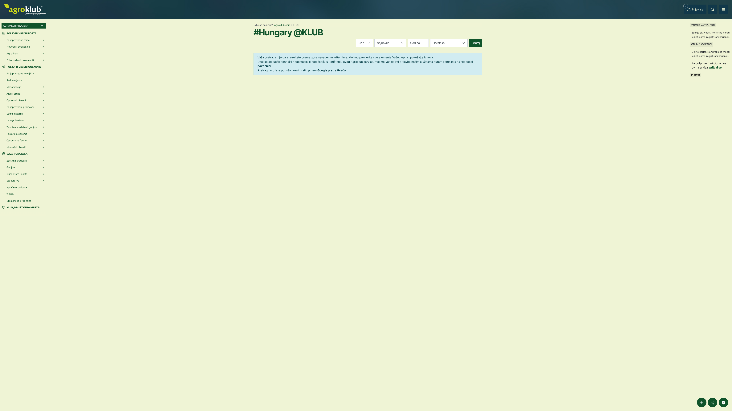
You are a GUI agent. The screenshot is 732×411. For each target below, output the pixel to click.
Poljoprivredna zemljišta (20, 73)
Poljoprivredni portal (22, 33)
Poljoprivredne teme (18, 40)
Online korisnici (701, 44)
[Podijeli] (712, 402)
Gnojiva (10, 167)
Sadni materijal (14, 113)
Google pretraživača (331, 70)
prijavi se (715, 67)
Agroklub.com (282, 25)
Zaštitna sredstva (16, 160)
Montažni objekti (16, 147)
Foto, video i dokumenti (20, 60)
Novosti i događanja (18, 46)
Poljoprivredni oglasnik (23, 66)
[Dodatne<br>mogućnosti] (723, 402)
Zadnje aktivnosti (703, 25)
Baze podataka (17, 153)
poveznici (264, 66)
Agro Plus (12, 53)
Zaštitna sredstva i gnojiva (21, 127)
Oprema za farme (16, 140)
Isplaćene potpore (16, 187)
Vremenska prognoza (18, 200)
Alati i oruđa (13, 93)
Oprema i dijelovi (16, 100)
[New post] (701, 402)
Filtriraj (476, 43)
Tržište (10, 194)
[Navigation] (723, 9)
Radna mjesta (14, 80)
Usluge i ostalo (15, 120)
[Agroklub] (25, 9)
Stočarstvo (12, 180)
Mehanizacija (13, 87)
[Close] (712, 9)
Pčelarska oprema (16, 133)
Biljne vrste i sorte (16, 174)
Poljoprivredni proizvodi (20, 107)
